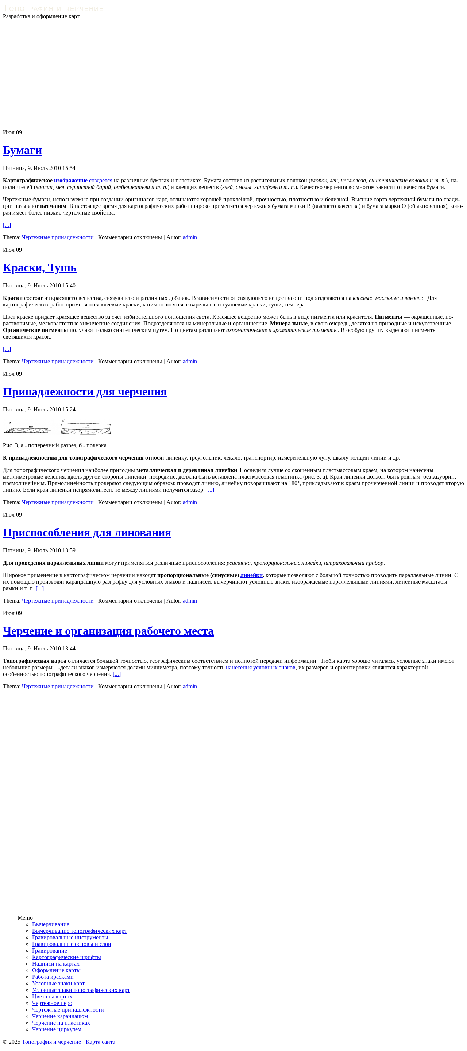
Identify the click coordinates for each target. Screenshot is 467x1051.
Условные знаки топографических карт (81, 990)
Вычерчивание (50, 924)
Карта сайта (100, 1042)
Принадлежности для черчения (85, 391)
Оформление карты (56, 970)
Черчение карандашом (60, 1016)
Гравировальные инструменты (70, 937)
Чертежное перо (52, 1003)
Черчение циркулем (56, 1029)
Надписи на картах (56, 964)
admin (190, 237)
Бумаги (22, 150)
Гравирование (49, 950)
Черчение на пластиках (61, 1023)
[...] (7, 225)
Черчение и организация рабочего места (108, 630)
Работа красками (53, 977)
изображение (71, 180)
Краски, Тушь (40, 267)
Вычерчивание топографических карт (79, 931)
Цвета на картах (52, 996)
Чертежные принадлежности (58, 237)
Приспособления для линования (87, 532)
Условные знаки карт (58, 983)
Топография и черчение (53, 8)
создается (100, 180)
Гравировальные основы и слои (71, 944)
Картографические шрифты (66, 957)
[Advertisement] (233, 74)
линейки (251, 575)
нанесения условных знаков (261, 667)
